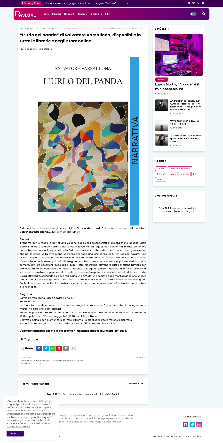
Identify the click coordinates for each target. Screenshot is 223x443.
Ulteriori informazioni (18, 426)
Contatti (179, 436)
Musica (56, 14)
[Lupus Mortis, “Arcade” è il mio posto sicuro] (179, 55)
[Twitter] (46, 348)
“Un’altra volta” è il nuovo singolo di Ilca (184, 122)
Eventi (173, 174)
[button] (121, 3)
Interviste (96, 14)
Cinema (82, 14)
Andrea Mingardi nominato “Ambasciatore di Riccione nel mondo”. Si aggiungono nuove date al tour (186, 105)
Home (45, 14)
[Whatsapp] (53, 348)
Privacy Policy (193, 436)
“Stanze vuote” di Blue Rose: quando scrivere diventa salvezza (186, 138)
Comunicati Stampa (180, 168)
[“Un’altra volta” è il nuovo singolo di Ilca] (161, 125)
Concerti (69, 14)
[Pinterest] (59, 348)
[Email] (66, 348)
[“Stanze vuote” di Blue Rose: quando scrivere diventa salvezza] (161, 140)
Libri (107, 14)
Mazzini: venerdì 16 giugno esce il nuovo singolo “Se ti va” (80, 3)
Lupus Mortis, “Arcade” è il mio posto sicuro (177, 86)
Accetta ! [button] (15, 433)
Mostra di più (136, 383)
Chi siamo (167, 436)
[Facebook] (39, 348)
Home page (26, 28)
